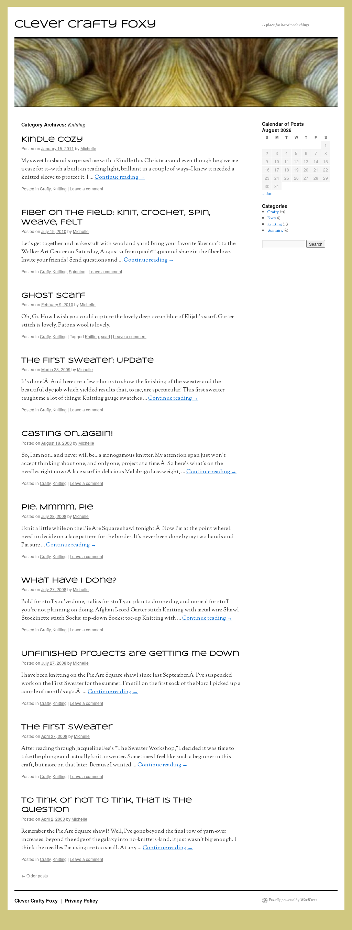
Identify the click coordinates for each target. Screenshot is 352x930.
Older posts (34, 875)
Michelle (88, 148)
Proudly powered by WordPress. (293, 900)
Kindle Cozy (52, 139)
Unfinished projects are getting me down (130, 653)
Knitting (60, 188)
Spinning (77, 271)
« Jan (267, 193)
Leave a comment (86, 188)
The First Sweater (66, 727)
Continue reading (120, 177)
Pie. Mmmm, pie (57, 507)
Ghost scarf (53, 295)
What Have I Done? (69, 580)
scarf (105, 336)
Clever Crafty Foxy (85, 25)
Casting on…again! (67, 433)
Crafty (45, 188)
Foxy (271, 218)
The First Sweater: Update (87, 360)
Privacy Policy (81, 900)
